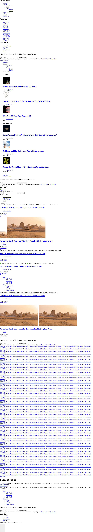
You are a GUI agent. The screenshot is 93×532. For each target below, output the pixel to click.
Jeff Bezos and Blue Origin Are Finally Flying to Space (23, 151)
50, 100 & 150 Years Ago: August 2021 (17, 116)
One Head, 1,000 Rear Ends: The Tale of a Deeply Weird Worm (26, 101)
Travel (4, 13)
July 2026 (5, 23)
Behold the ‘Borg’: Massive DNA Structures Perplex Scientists (26, 167)
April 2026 (5, 27)
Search (1, 193)
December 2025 (6, 33)
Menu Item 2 (9, 279)
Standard (11, 9)
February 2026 (6, 30)
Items (4, 277)
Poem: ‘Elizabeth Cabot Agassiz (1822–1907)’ (20, 86)
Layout (7, 7)
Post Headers (9, 5)
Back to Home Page (4, 484)
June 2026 (5, 25)
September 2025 (6, 36)
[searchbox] (10, 193)
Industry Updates (7, 16)
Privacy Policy (44, 58)
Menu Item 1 (9, 278)
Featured (11, 11)
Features (5, 4)
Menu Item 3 (9, 281)
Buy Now (5, 520)
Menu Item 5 (9, 283)
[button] (46, 0)
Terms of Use (53, 58)
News (4, 48)
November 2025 (6, 34)
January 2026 (6, 31)
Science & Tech (6, 12)
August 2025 (6, 38)
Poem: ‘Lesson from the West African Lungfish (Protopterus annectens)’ (30, 135)
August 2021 (6, 39)
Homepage (5, 3)
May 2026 (5, 26)
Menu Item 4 (9, 282)
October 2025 (6, 35)
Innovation (5, 15)
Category (8, 8)
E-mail (1, 57)
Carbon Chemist (3, 60)
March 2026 (6, 29)
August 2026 (6, 22)
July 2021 (5, 40)
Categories (5, 285)
